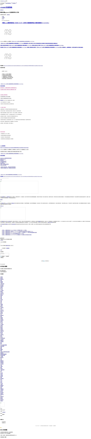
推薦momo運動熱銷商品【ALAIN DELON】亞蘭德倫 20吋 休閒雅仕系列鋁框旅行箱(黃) (17, 234)
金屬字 (1, 368)
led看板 (1, 375)
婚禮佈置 (1, 361)
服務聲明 (54, 425)
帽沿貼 (1, 278)
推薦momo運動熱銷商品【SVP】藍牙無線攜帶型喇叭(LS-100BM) (13, 233)
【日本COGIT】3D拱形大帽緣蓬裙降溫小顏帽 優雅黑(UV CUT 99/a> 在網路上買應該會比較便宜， (20, 47)
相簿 (3, 16)
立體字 (1, 366)
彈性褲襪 (1, 378)
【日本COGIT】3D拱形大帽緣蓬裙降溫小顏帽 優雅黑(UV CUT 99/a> (22, 41)
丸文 (5, 221)
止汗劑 (1, 289)
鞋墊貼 (1, 291)
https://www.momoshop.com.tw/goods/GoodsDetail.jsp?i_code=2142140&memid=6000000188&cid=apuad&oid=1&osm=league (23, 65)
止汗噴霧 (1, 290)
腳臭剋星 (1, 100)
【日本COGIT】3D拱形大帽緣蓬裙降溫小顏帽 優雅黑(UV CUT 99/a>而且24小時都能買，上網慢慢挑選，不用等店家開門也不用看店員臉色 (60, 47)
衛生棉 (3, 224)
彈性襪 (1, 376)
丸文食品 (9, 221)
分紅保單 (1, 339)
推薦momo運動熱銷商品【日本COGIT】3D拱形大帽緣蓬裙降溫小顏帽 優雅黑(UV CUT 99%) (25, 22)
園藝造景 (1, 340)
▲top (1, 249)
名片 (3, 18)
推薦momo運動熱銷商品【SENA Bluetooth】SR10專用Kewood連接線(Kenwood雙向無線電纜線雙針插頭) (19, 232)
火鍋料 (1, 305)
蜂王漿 (1, 332)
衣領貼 (1, 312)
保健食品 (1, 330)
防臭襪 (1, 282)
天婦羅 (1, 304)
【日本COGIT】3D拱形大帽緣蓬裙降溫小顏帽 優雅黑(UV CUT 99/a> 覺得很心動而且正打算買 (24, 45)
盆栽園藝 (1, 341)
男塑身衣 (12, 203)
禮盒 (49, 222)
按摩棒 (1, 386)
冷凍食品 (1, 307)
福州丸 (1, 306)
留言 (9, 245)
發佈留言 (2, 257)
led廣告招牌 (2, 369)
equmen (6, 203)
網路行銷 (1, 394)
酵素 (1, 350)
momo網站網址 (2, 145)
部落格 (3, 17)
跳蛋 (1, 387)
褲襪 (1, 377)
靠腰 (1, 347)
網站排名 (1, 357)
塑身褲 (1, 398)
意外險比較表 (2, 338)
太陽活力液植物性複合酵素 (4, 351)
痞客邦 (7, 245)
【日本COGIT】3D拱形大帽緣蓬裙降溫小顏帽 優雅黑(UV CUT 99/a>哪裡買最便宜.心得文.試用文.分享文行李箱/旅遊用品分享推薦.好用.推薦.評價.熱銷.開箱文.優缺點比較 (28, 43)
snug (1, 179)
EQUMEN (2, 399)
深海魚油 (1, 334)
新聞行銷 (1, 396)
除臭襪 (3, 196)
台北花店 (1, 364)
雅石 (1, 342)
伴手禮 (51, 222)
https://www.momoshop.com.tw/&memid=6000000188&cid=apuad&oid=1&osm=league (14, 147)
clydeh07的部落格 (6, 7)
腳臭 (1, 280)
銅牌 (1, 367)
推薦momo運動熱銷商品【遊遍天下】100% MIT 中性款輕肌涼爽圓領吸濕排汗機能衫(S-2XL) (17, 231)
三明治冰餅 (2, 283)
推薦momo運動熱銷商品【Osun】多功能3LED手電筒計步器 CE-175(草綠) (14, 230)
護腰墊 (1, 349)
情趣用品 (1, 385)
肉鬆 (1, 297)
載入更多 (2, 251)
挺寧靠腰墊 (2, 346)
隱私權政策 (50, 425)
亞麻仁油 (1, 331)
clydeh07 (1, 240)
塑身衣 (1, 199)
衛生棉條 (1, 392)
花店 (1, 359)
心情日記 (8, 14)
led (0, 371)
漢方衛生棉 (13, 224)
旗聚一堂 (1, 311)
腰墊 (1, 348)
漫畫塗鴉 (7, 248)
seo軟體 (1, 356)
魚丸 (1, 303)
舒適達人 (6, 224)
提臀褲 (1, 400)
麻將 (1, 379)
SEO (1, 358)
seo (0, 395)
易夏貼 (1, 287)
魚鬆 (2, 221)
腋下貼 (1, 288)
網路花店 (1, 360)
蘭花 (1, 343)
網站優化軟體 (2, 355)
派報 (1, 365)
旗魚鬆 (39, 221)
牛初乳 (1, 333)
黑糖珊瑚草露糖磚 (3, 354)
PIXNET (38, 425)
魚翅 (1, 308)
